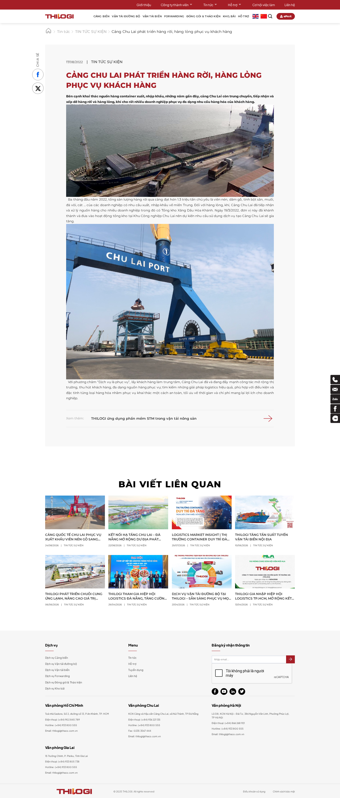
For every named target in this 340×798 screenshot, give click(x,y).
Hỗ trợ (232, 5)
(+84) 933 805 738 (68, 761)
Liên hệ (289, 5)
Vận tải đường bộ (126, 16)
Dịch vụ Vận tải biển (57, 669)
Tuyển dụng (135, 669)
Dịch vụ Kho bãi (55, 688)
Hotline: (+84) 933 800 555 (61, 767)
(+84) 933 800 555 (66, 725)
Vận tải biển (152, 16)
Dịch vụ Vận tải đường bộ (61, 663)
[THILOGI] (59, 16)
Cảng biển (102, 16)
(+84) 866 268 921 (235, 723)
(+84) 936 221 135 (150, 719)
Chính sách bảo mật (284, 791)
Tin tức (208, 5)
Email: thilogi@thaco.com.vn (144, 736)
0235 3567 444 (142, 730)
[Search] (270, 16)
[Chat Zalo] (335, 399)
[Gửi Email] (335, 389)
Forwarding (174, 16)
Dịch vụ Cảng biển (56, 657)
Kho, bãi (229, 16)
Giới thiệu (144, 5)
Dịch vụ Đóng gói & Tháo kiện (63, 682)
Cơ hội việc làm (263, 5)
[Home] (48, 33)
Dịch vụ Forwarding (57, 676)
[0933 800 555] (335, 379)
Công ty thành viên (175, 5)
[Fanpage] (335, 408)
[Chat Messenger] (335, 418)
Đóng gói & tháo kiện (203, 16)
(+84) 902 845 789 (69, 719)
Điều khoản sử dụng (254, 791)
